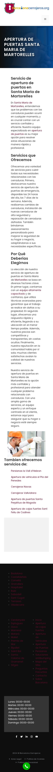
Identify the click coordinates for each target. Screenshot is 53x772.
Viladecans (17, 604)
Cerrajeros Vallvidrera (24, 493)
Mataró (15, 633)
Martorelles (21, 279)
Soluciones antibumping (43, 656)
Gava (14, 627)
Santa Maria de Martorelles (21, 104)
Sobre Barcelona (41, 680)
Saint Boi (16, 651)
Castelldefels (18, 577)
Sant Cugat (18, 597)
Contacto (41, 675)
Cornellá (16, 580)
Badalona (16, 573)
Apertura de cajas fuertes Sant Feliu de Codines (29, 510)
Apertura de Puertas (41, 646)
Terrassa (16, 601)
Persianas (41, 651)
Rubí (13, 591)
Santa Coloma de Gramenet (17, 658)
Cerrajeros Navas (21, 486)
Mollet (14, 637)
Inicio (38, 620)
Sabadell (16, 594)
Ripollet (15, 647)
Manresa (16, 630)
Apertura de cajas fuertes (40, 627)
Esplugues (17, 623)
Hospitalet (17, 587)
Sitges (14, 665)
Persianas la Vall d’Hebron (26, 471)
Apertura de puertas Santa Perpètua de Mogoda (27, 500)
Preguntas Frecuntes (41, 670)
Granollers (17, 584)
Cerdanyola (18, 620)
